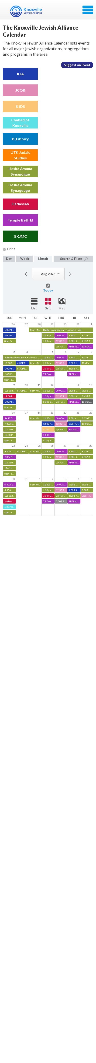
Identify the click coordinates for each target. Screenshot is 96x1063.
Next (70, 274)
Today (48, 290)
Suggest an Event (77, 65)
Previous (26, 274)
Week (24, 258)
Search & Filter (71, 258)
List (34, 308)
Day (9, 258)
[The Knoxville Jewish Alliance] (29, 11)
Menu (87, 10)
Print (11, 249)
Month (43, 258)
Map (61, 308)
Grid (48, 308)
